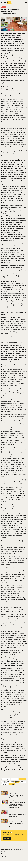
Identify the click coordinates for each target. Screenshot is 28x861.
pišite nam (15, 853)
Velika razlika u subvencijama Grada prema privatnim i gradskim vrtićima (17, 795)
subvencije (4, 71)
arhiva (5, 853)
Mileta (3, 781)
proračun (17, 781)
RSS (2, 853)
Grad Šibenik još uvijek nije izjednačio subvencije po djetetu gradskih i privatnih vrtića (17, 824)
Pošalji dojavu (7, 838)
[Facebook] (2, 857)
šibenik (6, 2)
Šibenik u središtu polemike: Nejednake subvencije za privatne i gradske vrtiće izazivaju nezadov (17, 805)
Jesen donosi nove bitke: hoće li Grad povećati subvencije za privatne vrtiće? (17, 814)
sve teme (10, 853)
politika (4, 7)
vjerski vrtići (4, 784)
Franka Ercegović (6, 779)
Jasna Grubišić (22, 779)
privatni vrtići (10, 781)
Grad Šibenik (14, 779)
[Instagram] (5, 857)
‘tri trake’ (13, 53)
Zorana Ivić (11, 784)
